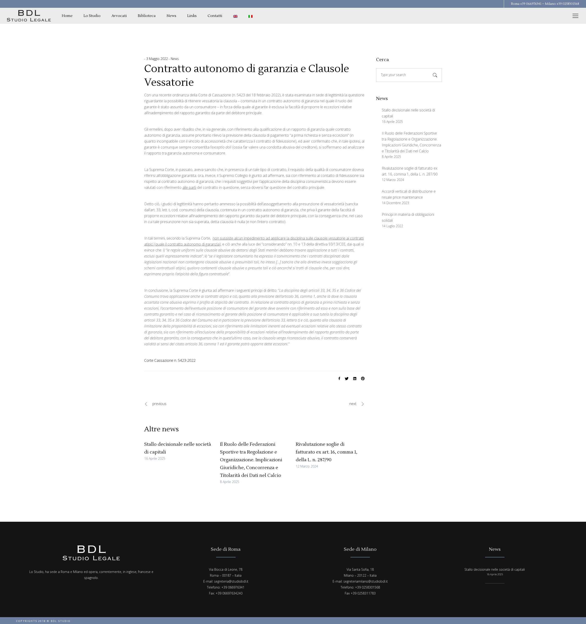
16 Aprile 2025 (154, 458)
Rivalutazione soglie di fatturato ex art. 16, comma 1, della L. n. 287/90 (326, 452)
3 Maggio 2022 (157, 59)
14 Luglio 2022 (392, 226)
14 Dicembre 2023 (395, 203)
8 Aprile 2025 (229, 482)
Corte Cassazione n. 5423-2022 (169, 360)
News (175, 59)
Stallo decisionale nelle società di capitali (494, 569)
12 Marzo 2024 (307, 466)
